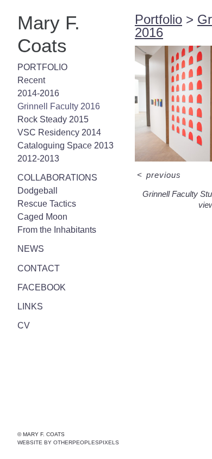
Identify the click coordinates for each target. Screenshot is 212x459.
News (30, 248)
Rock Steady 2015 (53, 119)
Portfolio (42, 67)
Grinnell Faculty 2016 (58, 106)
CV (23, 325)
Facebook (41, 287)
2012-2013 (38, 158)
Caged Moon (42, 216)
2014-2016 (38, 93)
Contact (38, 268)
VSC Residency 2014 (59, 132)
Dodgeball (37, 190)
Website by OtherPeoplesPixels (68, 442)
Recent (31, 80)
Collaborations (57, 177)
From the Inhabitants (56, 229)
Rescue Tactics (46, 203)
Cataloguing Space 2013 (65, 145)
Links (30, 306)
